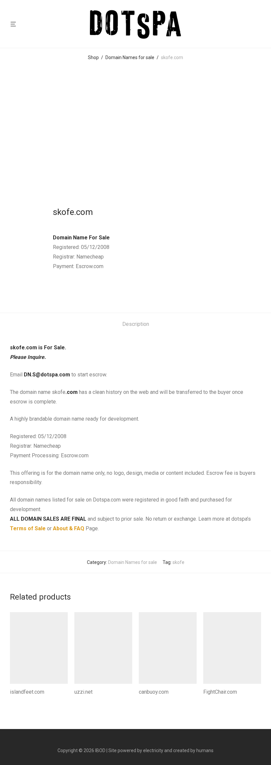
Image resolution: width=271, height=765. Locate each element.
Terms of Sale (28, 528)
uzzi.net (83, 692)
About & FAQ (68, 528)
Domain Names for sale (129, 57)
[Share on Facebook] (55, 291)
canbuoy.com (154, 692)
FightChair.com (220, 692)
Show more (20, 701)
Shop (93, 57)
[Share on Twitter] (64, 291)
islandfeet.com (27, 692)
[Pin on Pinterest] (74, 291)
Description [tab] (135, 324)
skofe (178, 562)
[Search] (261, 24)
